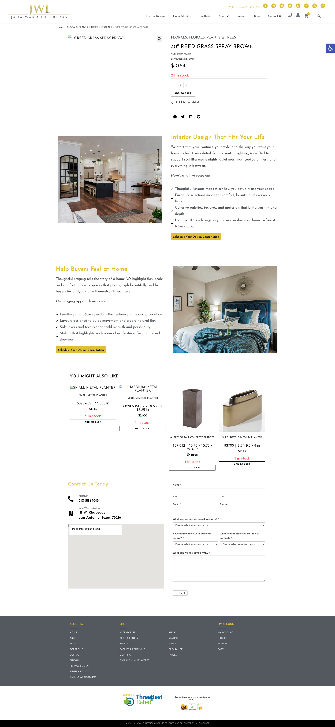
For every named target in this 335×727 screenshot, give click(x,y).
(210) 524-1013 (251, 7)
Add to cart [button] (93, 422)
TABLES (173, 655)
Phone (224, 504)
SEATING (173, 638)
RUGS (172, 633)
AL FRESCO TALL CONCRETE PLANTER (192, 437)
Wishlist (223, 644)
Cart (221, 649)
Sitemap (75, 660)
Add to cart (183, 93)
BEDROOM (126, 644)
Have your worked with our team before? (192, 535)
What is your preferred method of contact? (239, 535)
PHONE (83, 496)
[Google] (298, 5)
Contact (75, 655)
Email (177, 504)
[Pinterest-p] (306, 5)
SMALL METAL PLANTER (93, 395)
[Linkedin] (282, 5)
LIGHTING (125, 655)
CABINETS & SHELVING (132, 649)
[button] (330, 48)
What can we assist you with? (191, 552)
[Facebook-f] (265, 5)
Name (177, 484)
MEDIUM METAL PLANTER (143, 398)
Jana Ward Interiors (89, 508)
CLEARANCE (176, 649)
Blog (73, 644)
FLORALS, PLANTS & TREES (82, 27)
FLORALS (106, 27)
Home (61, 27)
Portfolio (76, 649)
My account (225, 633)
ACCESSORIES (127, 633)
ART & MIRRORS (129, 638)
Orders (222, 638)
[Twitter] (290, 5)
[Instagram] (273, 5)
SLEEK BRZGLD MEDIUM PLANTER (242, 437)
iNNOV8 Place (202, 723)
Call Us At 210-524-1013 (83, 677)
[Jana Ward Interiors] (70, 513)
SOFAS (172, 644)
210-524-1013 (89, 501)
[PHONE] (70, 499)
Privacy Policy (79, 666)
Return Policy (79, 672)
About (74, 638)
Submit (180, 593)
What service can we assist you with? (196, 519)
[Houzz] (314, 5)
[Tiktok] (323, 5)
